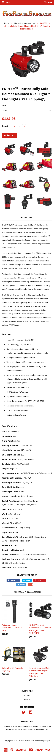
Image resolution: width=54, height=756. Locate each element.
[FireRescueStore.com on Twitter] (24, 712)
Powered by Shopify (42, 741)
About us (27, 699)
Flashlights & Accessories (24, 23)
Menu (7, 2)
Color (4, 105)
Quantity (6, 126)
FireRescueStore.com (26, 741)
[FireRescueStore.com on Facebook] (31, 712)
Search (27, 696)
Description (26, 217)
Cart (50, 2)
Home (6, 23)
